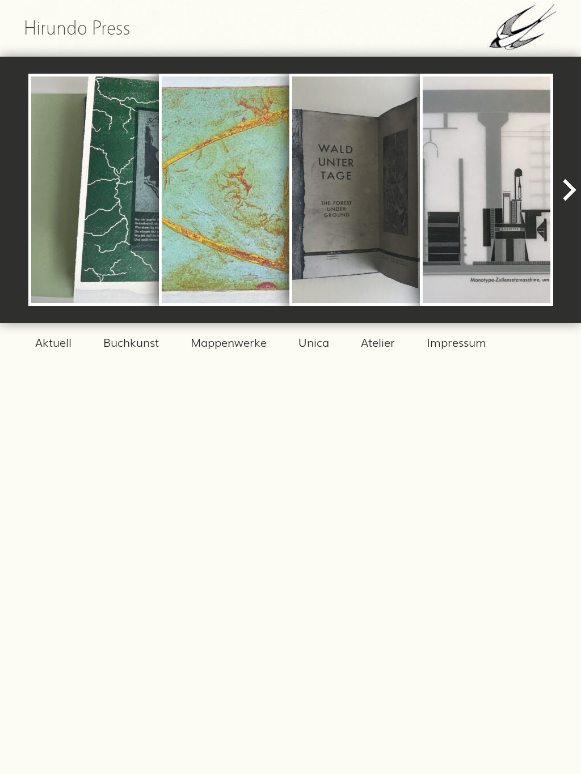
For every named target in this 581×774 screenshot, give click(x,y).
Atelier (378, 341)
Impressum (456, 341)
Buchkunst (131, 341)
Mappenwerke (229, 341)
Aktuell (53, 341)
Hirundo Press (77, 28)
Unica (313, 341)
